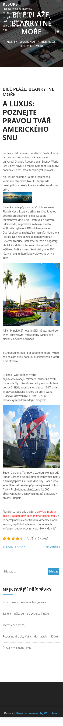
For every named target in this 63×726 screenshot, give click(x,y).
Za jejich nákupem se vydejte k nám (26, 614)
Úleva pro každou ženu (18, 648)
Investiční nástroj (14, 625)
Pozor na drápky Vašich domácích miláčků (30, 636)
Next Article (51, 547)
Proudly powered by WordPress (37, 713)
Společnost (28, 42)
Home (11, 42)
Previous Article (14, 547)
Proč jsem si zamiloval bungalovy (24, 602)
